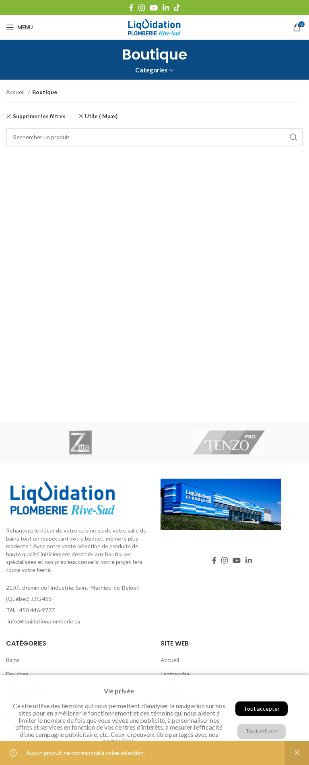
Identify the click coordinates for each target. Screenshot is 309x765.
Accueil (16, 91)
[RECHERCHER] (293, 137)
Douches (17, 673)
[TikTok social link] (177, 8)
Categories (151, 70)
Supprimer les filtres (39, 116)
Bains (13, 659)
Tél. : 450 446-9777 (30, 610)
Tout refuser (261, 731)
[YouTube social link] (153, 8)
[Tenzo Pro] (228, 442)
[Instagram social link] (141, 8)
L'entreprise (175, 673)
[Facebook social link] (131, 8)
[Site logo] (154, 26)
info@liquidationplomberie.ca (44, 621)
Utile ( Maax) (101, 116)
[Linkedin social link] (165, 8)
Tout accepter (261, 708)
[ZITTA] (80, 442)
